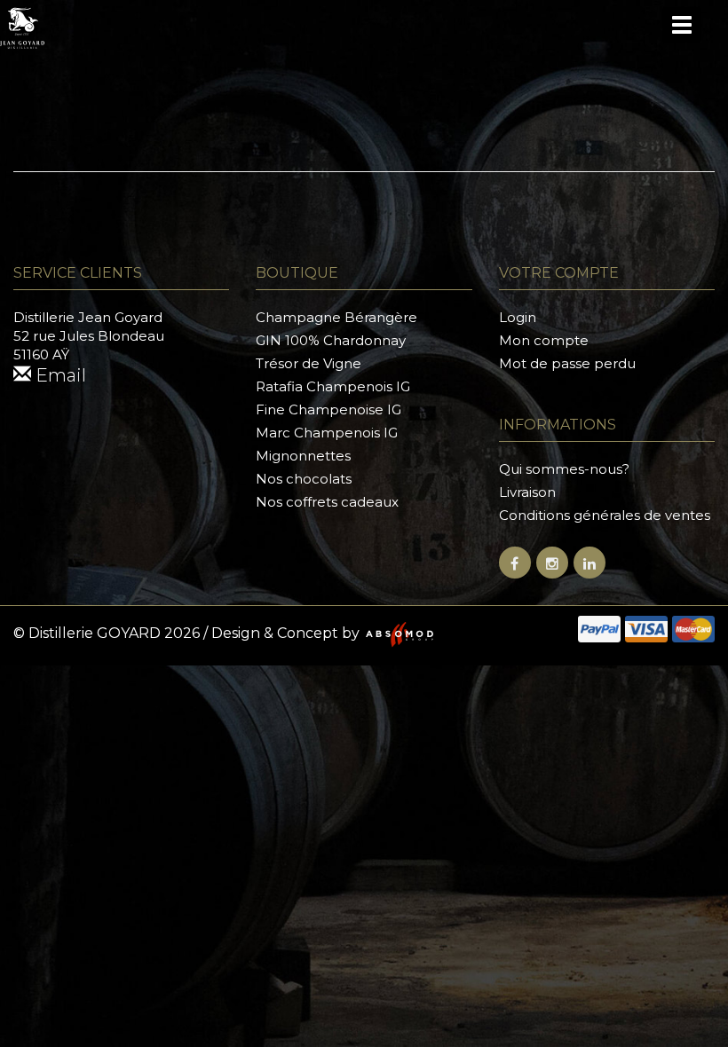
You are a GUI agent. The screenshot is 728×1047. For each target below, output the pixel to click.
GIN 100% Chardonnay (331, 340)
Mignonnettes (303, 455)
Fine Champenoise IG (328, 409)
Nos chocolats (304, 478)
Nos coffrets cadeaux (327, 501)
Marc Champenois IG (327, 432)
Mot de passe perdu (567, 363)
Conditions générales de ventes (604, 515)
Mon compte (544, 340)
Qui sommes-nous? (564, 469)
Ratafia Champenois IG (333, 386)
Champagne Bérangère (336, 317)
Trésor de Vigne (308, 363)
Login (517, 317)
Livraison (527, 492)
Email (58, 375)
